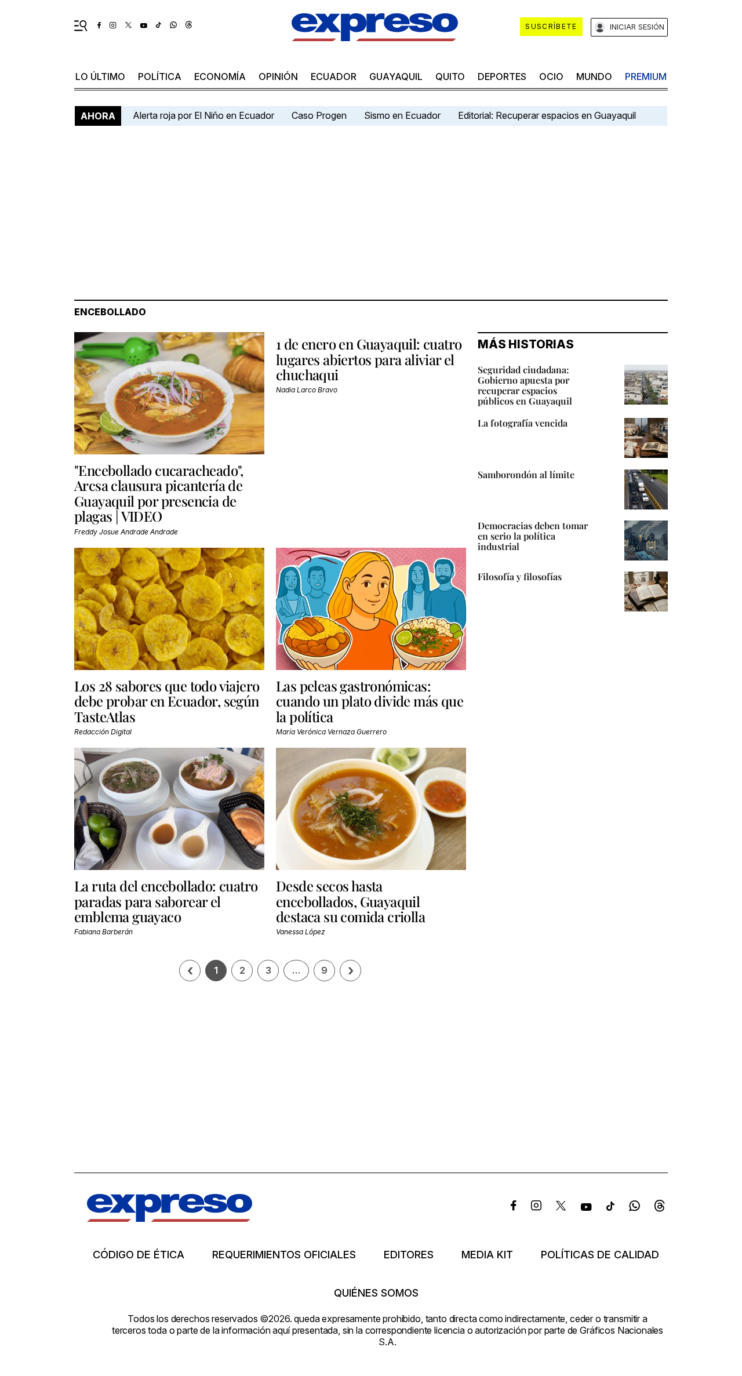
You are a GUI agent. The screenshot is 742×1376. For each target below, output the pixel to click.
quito (450, 76)
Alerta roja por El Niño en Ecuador (203, 115)
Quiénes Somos (376, 1293)
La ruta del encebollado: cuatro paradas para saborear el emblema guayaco (165, 901)
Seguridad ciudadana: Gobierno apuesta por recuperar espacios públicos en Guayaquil (525, 385)
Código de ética (138, 1255)
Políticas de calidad (600, 1255)
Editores (409, 1255)
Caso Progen (319, 115)
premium (646, 76)
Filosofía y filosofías (520, 576)
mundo (594, 76)
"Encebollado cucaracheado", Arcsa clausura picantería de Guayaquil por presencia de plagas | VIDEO (158, 493)
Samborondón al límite (526, 474)
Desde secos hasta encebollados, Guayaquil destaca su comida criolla (350, 901)
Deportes (502, 76)
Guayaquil (396, 76)
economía (220, 76)
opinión (278, 76)
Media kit (487, 1255)
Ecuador (334, 76)
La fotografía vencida (523, 423)
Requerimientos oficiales (284, 1255)
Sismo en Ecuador (402, 115)
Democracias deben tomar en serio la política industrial (533, 535)
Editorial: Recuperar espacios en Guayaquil (547, 115)
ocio (551, 76)
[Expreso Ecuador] (169, 1218)
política (159, 76)
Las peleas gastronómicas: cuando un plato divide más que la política (369, 701)
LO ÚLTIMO (100, 76)
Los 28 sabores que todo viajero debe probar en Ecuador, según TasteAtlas (166, 701)
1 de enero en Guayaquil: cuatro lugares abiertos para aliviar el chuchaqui (368, 359)
